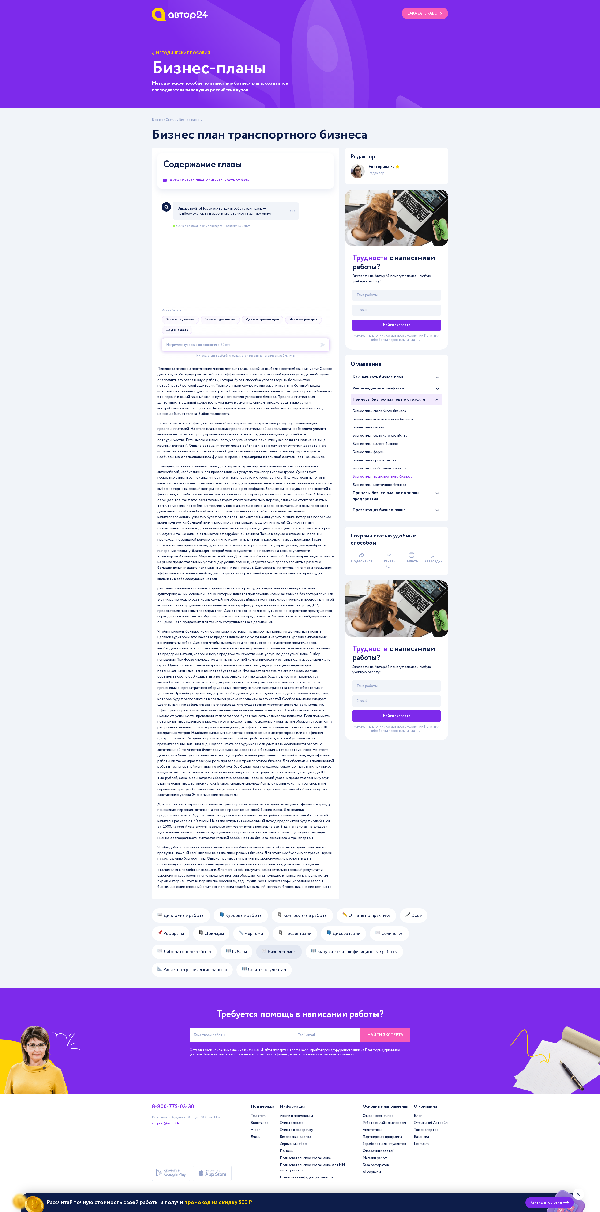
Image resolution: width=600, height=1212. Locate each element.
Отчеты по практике (368, 915)
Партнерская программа (382, 1137)
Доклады (213, 933)
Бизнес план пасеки (368, 427)
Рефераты (173, 933)
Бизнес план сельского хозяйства (379, 435)
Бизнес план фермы (368, 452)
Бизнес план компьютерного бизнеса (382, 419)
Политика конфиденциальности (306, 1177)
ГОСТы (239, 951)
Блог (418, 1115)
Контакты (422, 1144)
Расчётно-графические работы (194, 969)
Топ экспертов (426, 1129)
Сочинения (391, 933)
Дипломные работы (183, 915)
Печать (411, 561)
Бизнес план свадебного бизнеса (379, 411)
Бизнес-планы (189, 120)
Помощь (286, 1151)
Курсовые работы (243, 915)
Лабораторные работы (186, 951)
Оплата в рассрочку (296, 1129)
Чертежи (253, 933)
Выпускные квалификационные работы (357, 951)
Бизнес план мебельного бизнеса (379, 468)
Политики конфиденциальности (280, 1054)
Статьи (171, 120)
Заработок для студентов (384, 1144)
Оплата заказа (291, 1122)
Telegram (258, 1115)
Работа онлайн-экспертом (384, 1122)
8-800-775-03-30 (173, 1106)
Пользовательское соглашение (305, 1158)
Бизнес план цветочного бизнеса (379, 485)
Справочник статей (378, 1151)
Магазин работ (375, 1158)
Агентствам (372, 1129)
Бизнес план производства (374, 460)
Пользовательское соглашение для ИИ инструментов (312, 1167)
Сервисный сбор (293, 1144)
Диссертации (345, 933)
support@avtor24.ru (167, 1123)
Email (255, 1137)
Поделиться (361, 561)
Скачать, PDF (388, 564)
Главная (157, 120)
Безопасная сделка (295, 1137)
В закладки (433, 561)
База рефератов (376, 1165)
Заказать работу (424, 13)
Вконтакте (260, 1122)
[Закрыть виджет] (578, 1194)
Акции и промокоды (296, 1115)
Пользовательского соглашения (226, 1054)
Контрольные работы (304, 915)
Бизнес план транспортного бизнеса (382, 476)
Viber (255, 1129)
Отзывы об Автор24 (431, 1122)
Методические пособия (183, 53)
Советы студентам (266, 969)
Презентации (297, 933)
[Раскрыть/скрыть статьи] (437, 377)
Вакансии (421, 1137)
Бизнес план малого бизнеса (375, 443)
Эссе (416, 915)
